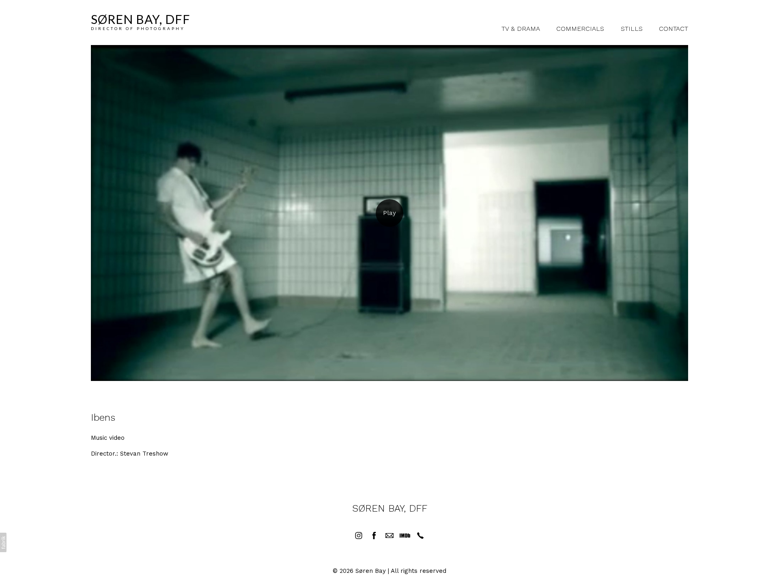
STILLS (632, 28)
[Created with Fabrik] (3, 542)
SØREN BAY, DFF (389, 508)
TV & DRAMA (520, 28)
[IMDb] (404, 535)
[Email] (389, 535)
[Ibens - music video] (389, 213)
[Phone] (420, 535)
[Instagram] (358, 535)
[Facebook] (374, 535)
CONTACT (673, 28)
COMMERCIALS (580, 28)
